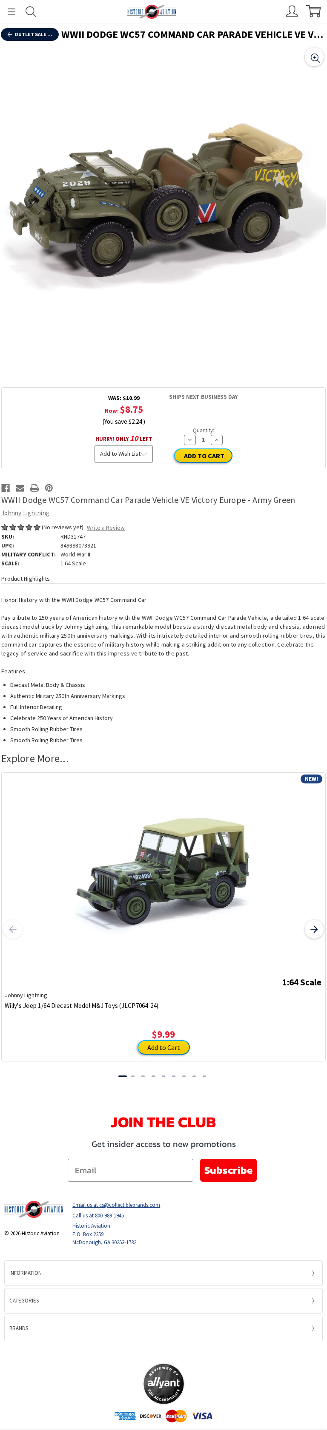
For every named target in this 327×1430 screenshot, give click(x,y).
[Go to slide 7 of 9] (184, 1076)
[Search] (31, 11)
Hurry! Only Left (123, 438)
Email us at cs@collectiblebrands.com (116, 1205)
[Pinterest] (49, 488)
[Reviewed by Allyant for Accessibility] (163, 1383)
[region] (163, 207)
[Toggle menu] (7, 11)
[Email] (20, 488)
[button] (163, 1351)
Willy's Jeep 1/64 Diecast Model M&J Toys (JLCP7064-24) (82, 1006)
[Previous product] (12, 929)
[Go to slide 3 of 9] (143, 1076)
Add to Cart (163, 1047)
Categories (24, 1300)
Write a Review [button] (106, 527)
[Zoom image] (314, 57)
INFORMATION (25, 1273)
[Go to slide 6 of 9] (174, 1076)
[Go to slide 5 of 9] (163, 1076)
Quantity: (203, 430)
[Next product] (314, 929)
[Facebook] (5, 488)
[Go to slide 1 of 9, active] (123, 1076)
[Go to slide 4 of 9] (153, 1076)
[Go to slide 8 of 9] (194, 1076)
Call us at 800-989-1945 (98, 1215)
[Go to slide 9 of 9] (204, 1076)
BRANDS (18, 1328)
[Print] (34, 488)
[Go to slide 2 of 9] (133, 1076)
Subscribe (228, 1170)
